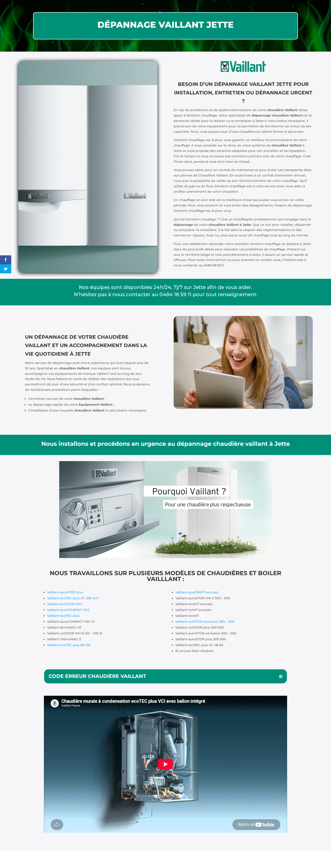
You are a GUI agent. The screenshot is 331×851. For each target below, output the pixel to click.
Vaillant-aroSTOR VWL (65, 604)
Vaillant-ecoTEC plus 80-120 (69, 645)
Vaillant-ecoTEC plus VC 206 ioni (73, 598)
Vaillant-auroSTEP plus (65, 592)
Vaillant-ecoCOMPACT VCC (68, 610)
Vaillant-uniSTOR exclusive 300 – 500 (204, 622)
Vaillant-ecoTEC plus (63, 616)
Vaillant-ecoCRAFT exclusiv (197, 592)
